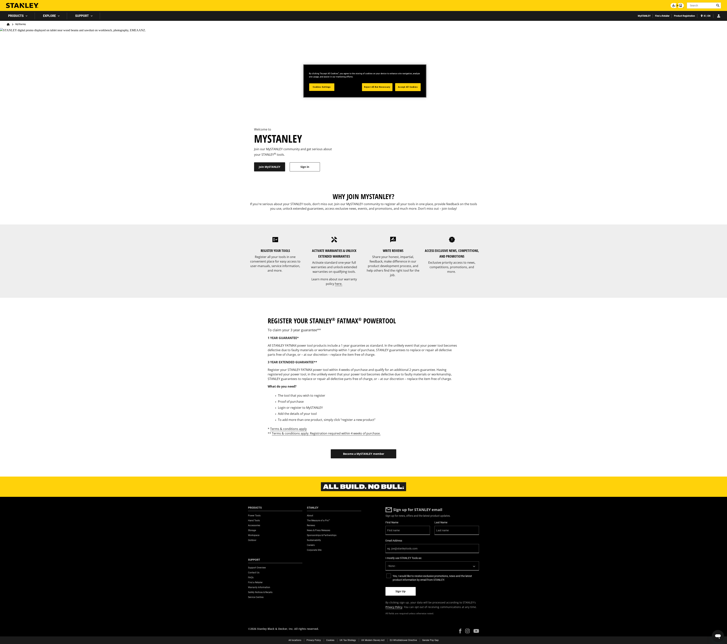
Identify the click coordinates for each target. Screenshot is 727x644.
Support (82, 16)
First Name (391, 522)
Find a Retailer (662, 16)
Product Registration (684, 16)
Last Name (440, 522)
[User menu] (718, 16)
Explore (49, 16)
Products (16, 16)
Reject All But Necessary (377, 87)
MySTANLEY (644, 16)
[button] (460, 631)
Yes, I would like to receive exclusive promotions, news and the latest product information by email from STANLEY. (432, 577)
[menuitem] (17, 16)
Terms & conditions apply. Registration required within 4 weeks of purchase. (326, 433)
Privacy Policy (393, 607)
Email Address (393, 540)
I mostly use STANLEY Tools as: (403, 558)
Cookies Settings (322, 87)
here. (338, 284)
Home (8, 24)
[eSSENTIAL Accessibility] (677, 5)
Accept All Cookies (408, 87)
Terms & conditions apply (288, 429)
